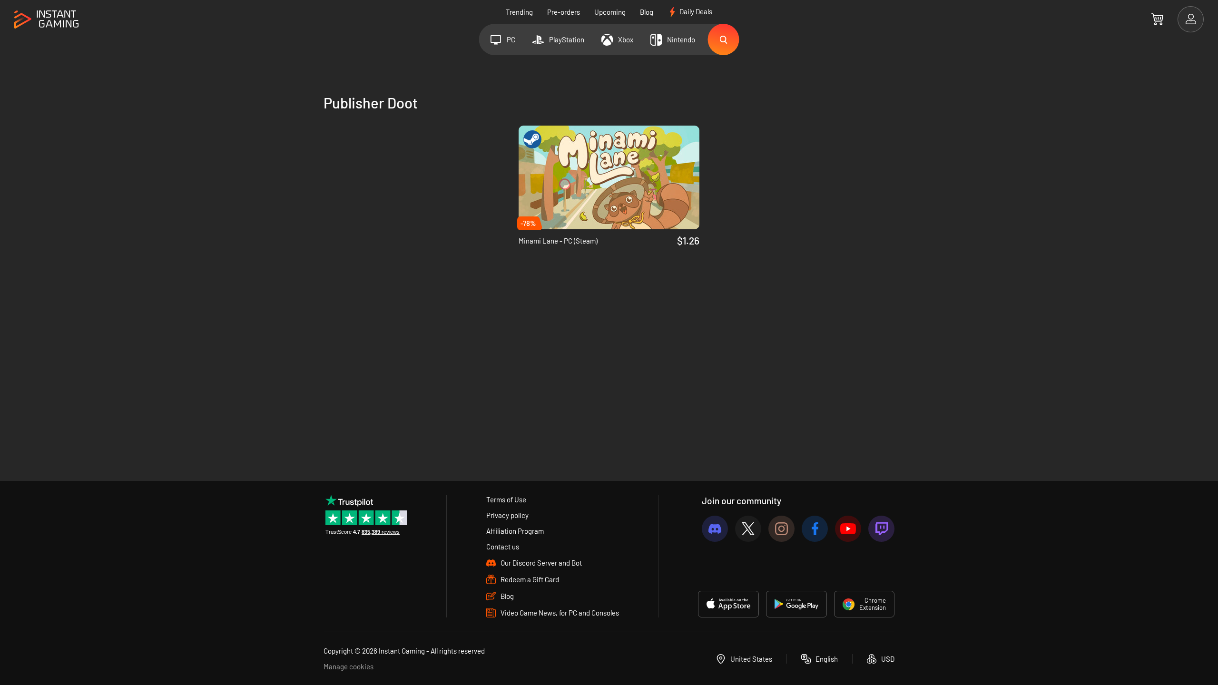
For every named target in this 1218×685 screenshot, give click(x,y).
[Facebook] (815, 529)
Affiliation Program (515, 531)
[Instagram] (781, 529)
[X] (748, 529)
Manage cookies (348, 666)
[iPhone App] (728, 604)
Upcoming (610, 12)
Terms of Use (506, 499)
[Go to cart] (1157, 19)
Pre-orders (563, 12)
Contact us (502, 546)
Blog (646, 12)
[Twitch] (881, 529)
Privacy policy (507, 515)
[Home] (46, 19)
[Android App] (796, 604)
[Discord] (715, 529)
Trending (519, 12)
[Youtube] (848, 529)
